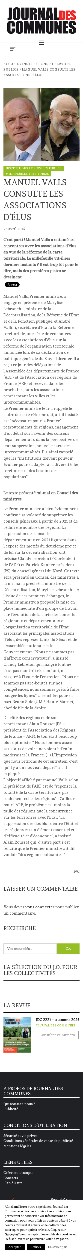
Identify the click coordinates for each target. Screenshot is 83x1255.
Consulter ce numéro (57, 1035)
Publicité (10, 1109)
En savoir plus (57, 1247)
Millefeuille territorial (27, 173)
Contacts (10, 1178)
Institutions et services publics (34, 168)
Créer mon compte (18, 1173)
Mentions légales (17, 1146)
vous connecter (39, 906)
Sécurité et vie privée (20, 1136)
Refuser (36, 1247)
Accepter (14, 1247)
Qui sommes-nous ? (19, 1104)
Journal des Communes (56, 1025)
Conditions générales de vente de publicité (38, 1141)
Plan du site (13, 1183)
